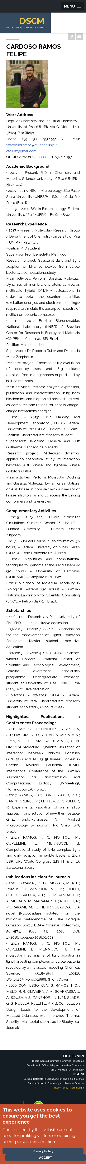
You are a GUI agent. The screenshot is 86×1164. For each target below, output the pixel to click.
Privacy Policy (60, 1087)
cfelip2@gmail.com (21, 151)
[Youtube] (79, 36)
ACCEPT (45, 1157)
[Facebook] (71, 36)
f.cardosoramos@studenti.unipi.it (32, 145)
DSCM (31, 21)
